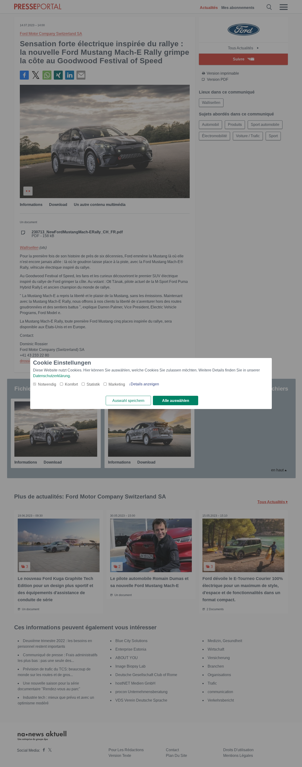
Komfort (71, 384)
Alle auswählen (175, 401)
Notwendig (47, 384)
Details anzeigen (145, 384)
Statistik (93, 384)
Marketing (117, 384)
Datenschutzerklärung (51, 376)
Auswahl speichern (128, 401)
